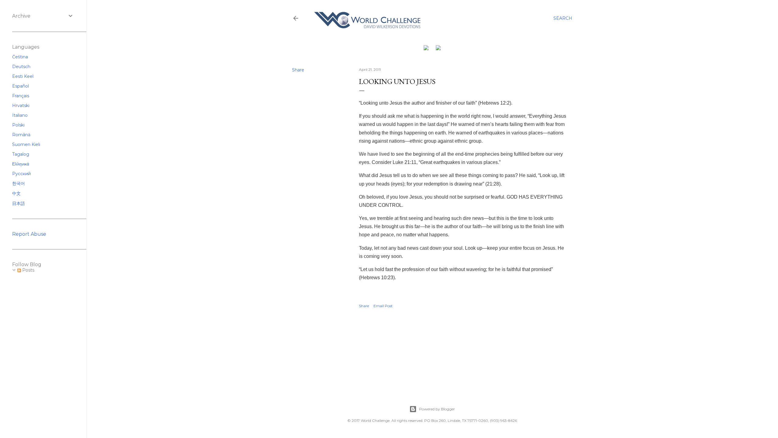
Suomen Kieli (26, 144)
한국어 (18, 183)
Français (20, 96)
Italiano (20, 115)
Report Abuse (29, 234)
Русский (21, 173)
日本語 (18, 203)
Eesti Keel (22, 76)
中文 (16, 193)
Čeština (20, 57)
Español (20, 86)
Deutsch (21, 66)
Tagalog (20, 154)
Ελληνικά (20, 164)
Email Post (383, 306)
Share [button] (298, 70)
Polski (18, 125)
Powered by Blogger (437, 409)
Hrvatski (20, 105)
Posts (27, 270)
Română (21, 134)
